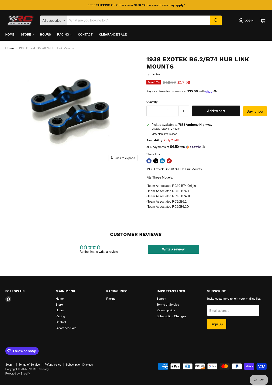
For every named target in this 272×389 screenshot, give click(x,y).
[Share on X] (155, 160)
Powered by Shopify (17, 373)
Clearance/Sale (113, 34)
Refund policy (166, 310)
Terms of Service (168, 304)
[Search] (216, 20)
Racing (63, 34)
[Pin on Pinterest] (169, 160)
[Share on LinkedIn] (162, 160)
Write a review (173, 249)
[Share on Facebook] (149, 160)
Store (26, 34)
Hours (45, 34)
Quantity (151, 101)
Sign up (217, 324)
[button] (247, 20)
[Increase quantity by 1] (184, 111)
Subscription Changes (171, 316)
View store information (164, 134)
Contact (85, 34)
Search (161, 298)
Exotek (155, 74)
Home (9, 34)
